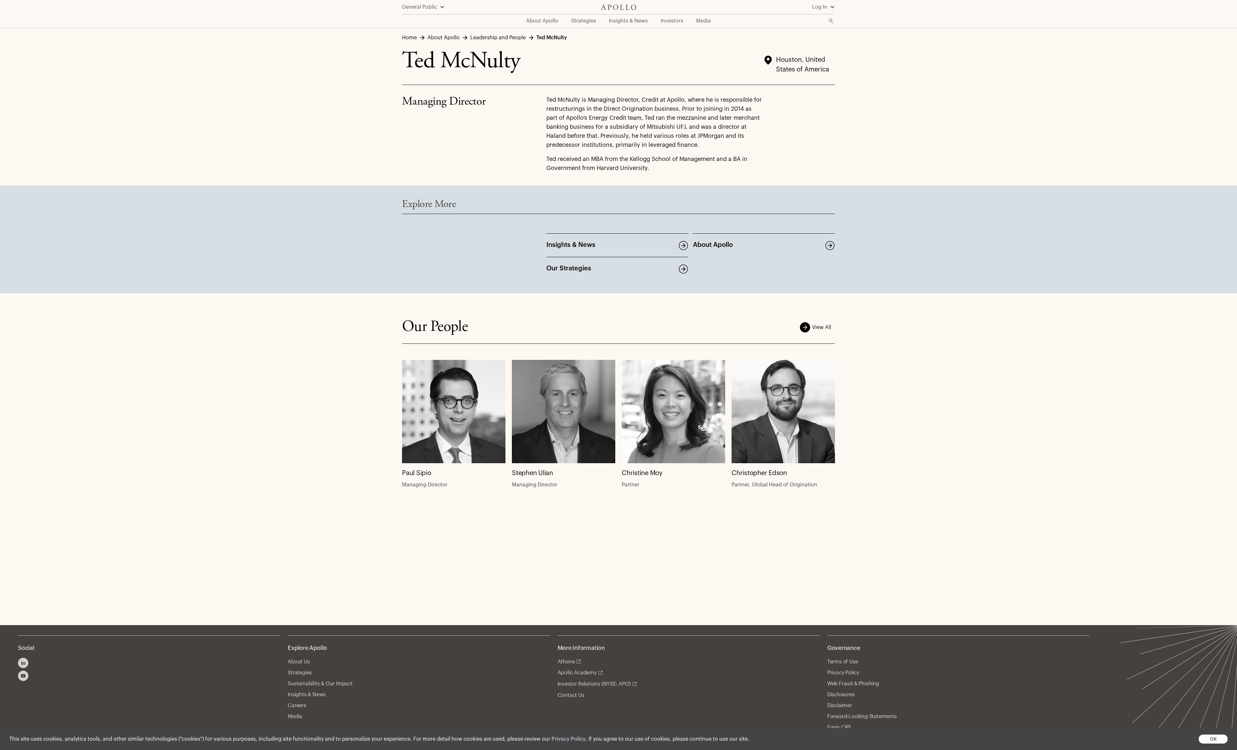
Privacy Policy (568, 739)
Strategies (300, 672)
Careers (297, 705)
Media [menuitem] (703, 20)
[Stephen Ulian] (563, 411)
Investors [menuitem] (672, 20)
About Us (299, 661)
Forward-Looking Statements (862, 716)
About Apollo (713, 245)
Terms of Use (842, 661)
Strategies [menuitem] (583, 20)
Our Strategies (568, 268)
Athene (566, 661)
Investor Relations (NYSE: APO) (594, 684)
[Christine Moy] (673, 411)
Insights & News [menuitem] (628, 20)
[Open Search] (831, 21)
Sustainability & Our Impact (320, 683)
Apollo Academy (577, 672)
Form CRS (839, 727)
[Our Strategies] (683, 269)
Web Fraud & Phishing (853, 683)
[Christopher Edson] (783, 411)
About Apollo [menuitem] (542, 20)
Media (295, 716)
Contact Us (571, 695)
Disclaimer (839, 705)
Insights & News (570, 245)
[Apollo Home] (618, 7)
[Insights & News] (683, 245)
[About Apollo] (830, 245)
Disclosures (841, 694)
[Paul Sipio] (453, 411)
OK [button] (1213, 739)
